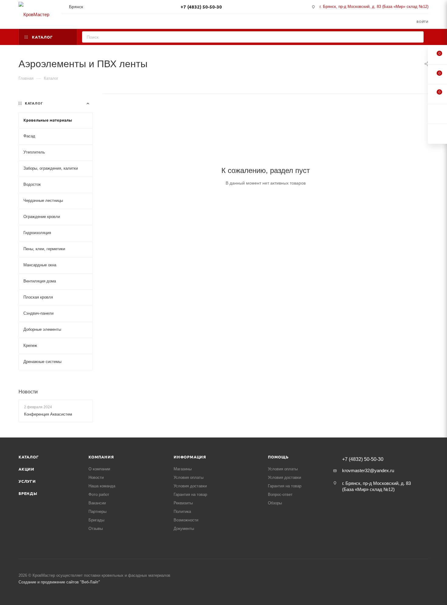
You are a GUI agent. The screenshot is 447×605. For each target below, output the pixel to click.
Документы (184, 528)
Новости (28, 391)
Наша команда (101, 486)
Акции (26, 469)
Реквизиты (183, 503)
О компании (99, 469)
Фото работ (98, 494)
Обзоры (275, 503)
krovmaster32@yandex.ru (368, 470)
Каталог (29, 456)
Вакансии (97, 503)
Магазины (183, 469)
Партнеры (97, 511)
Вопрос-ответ (280, 494)
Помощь (278, 456)
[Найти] (417, 37)
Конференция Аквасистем (48, 414)
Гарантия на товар (190, 494)
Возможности (186, 520)
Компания (101, 456)
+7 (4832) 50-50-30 (201, 7)
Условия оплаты (188, 477)
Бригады (96, 520)
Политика (182, 511)
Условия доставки (190, 486)
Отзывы (95, 528)
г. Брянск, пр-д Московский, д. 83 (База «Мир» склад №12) (374, 6)
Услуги (27, 481)
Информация (190, 456)
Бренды (28, 493)
